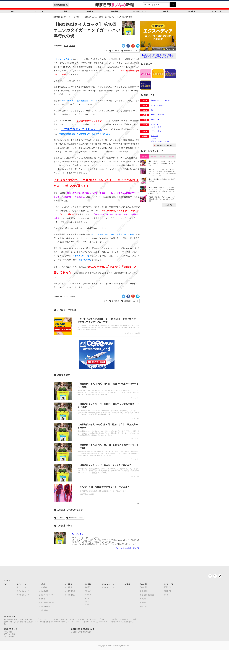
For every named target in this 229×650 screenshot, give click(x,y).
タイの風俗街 (43, 591)
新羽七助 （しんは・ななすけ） (161, 141)
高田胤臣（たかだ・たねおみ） (161, 100)
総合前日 (162, 156)
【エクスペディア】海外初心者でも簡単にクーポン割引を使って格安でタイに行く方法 (158, 56)
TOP (13, 11)
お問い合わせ (9, 636)
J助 (152, 110)
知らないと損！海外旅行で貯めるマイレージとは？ (104, 486)
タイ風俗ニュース (23, 595)
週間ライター (168, 587)
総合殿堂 (171, 156)
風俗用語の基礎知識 (147, 595)
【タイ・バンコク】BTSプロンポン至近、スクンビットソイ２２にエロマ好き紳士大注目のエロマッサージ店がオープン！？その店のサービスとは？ (162, 190)
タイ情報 (42, 599)
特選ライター (168, 591)
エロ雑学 (143, 603)
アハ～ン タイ (77, 534)
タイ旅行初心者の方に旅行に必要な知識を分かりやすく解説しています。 (103, 491)
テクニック (144, 606)
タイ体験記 (89, 11)
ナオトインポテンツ (157, 115)
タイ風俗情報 (43, 610)
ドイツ (87, 601)
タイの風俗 (43, 587)
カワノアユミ (155, 124)
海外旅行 (88, 591)
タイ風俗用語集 (44, 606)
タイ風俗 (63, 11)
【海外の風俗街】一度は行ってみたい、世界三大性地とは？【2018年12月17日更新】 (162, 163)
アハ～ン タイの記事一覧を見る (128, 548)
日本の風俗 (191, 11)
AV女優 (165, 11)
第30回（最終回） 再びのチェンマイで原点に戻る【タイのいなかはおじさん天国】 (161, 199)
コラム (66, 46)
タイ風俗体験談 (69, 591)
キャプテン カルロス (157, 105)
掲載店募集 (8, 632)
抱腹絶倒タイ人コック (131, 50)
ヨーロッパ (88, 598)
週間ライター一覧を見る (164, 145)
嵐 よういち (154, 136)
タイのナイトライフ (46, 595)
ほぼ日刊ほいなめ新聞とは (81, 632)
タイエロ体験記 (69, 595)
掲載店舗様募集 (61, 5)
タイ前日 (144, 156)
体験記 (87, 587)
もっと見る (168, 205)
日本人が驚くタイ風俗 (47, 603)
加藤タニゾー (155, 119)
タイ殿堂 (153, 156)
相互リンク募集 (9, 634)
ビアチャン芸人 (156, 131)
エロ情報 (143, 599)
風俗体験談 (144, 591)
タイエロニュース (23, 591)
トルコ (87, 604)
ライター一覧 (216, 11)
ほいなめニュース (140, 11)
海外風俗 (114, 11)
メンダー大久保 (156, 127)
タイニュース (38, 11)
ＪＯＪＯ (154, 138)
